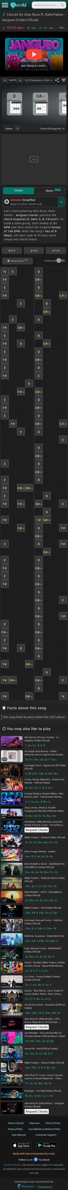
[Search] (62, 5)
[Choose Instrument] (17, 128)
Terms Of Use (52, 1123)
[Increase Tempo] (20, 80)
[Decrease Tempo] (5, 80)
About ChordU (16, 1123)
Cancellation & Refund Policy (44, 1129)
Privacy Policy (15, 1129)
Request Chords (37, 830)
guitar (9, 128)
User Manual (19, 1134)
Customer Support (46, 1134)
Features (34, 1123)
